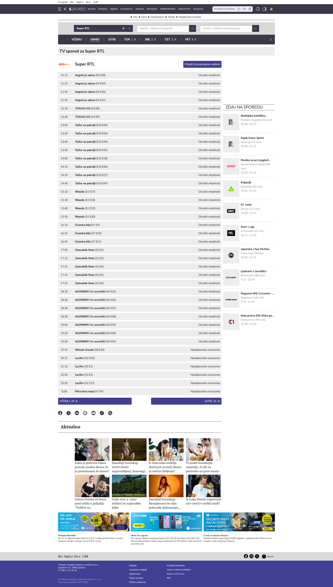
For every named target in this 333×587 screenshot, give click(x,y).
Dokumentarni (157, 17)
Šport (144, 17)
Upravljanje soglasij (138, 570)
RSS (169, 578)
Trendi (114, 9)
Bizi (72, 2)
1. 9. (130, 39)
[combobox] (203, 28)
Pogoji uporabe (136, 578)
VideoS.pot (184, 9)
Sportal (102, 9)
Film (135, 17)
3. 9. (171, 39)
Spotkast (152, 9)
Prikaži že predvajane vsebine (202, 64)
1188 (95, 2)
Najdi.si (79, 2)
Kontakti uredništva (176, 565)
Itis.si (88, 2)
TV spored (62, 2)
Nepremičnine (167, 9)
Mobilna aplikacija (137, 582)
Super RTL (85, 64)
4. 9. (191, 39)
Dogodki (198, 9)
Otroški (171, 17)
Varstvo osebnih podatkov (179, 570)
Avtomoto (126, 9)
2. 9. (150, 39)
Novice (92, 9)
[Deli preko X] (68, 413)
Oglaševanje (134, 574)
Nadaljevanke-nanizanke (190, 17)
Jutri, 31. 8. (212, 401)
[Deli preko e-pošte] (93, 413)
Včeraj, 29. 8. (68, 401)
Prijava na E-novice (175, 574)
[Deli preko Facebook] (60, 413)
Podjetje (133, 565)
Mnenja (139, 9)
